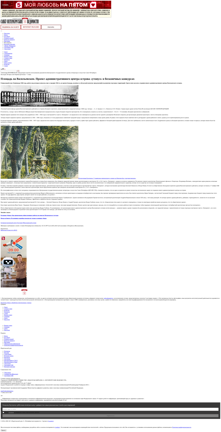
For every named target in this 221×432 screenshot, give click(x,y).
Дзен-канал (7, 372)
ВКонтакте (4, 230)
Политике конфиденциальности (181, 427)
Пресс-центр (8, 62)
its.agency (51, 421)
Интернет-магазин (9, 44)
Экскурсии (7, 49)
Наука (6, 35)
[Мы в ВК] (1, 69)
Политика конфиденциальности (13, 345)
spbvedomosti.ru (108, 298)
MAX (15, 230)
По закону (7, 36)
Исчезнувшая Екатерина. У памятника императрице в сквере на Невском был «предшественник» (107, 178)
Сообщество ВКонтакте (11, 374)
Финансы (7, 59)
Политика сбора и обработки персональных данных (16, 302)
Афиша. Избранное (9, 46)
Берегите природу (9, 39)
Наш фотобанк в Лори (10, 362)
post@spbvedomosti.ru (7, 391)
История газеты (8, 356)
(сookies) (57, 427)
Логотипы (7, 359)
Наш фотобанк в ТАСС (11, 360)
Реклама (6, 352)
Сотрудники (7, 354)
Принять (3, 430)
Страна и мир (8, 58)
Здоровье (6, 55)
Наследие (7, 33)
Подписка (7, 351)
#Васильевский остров (29, 223)
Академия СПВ (8, 47)
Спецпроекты (8, 53)
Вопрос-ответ (8, 56)
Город (6, 52)
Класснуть (10, 230)
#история (20, 223)
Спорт (6, 66)
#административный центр (9, 223)
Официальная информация (12, 343)
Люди (6, 61)
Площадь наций (9, 38)
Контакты (7, 357)
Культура (6, 64)
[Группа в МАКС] (3, 69)
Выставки (7, 41)
